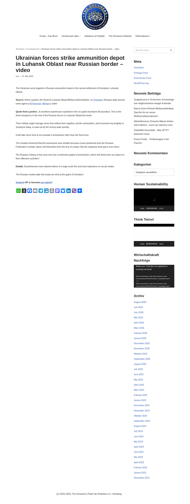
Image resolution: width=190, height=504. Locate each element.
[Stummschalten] (166, 208)
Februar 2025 (140, 395)
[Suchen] (171, 50)
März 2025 (139, 390)
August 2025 (140, 364)
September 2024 (142, 421)
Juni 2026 (139, 312)
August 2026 (140, 302)
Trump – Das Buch (48, 36)
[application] (154, 199)
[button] (80, 36)
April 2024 (139, 447)
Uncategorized (32, 49)
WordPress (43, 500)
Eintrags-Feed (141, 73)
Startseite (20, 49)
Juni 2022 (139, 452)
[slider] (151, 208)
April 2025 (139, 385)
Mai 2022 (138, 457)
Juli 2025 (138, 369)
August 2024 (140, 426)
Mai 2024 (138, 441)
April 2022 (139, 462)
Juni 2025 (139, 374)
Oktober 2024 (140, 416)
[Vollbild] (170, 208)
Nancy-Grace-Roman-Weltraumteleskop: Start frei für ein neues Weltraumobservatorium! (154, 112)
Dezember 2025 (142, 343)
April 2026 (139, 322)
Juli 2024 (138, 431)
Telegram (98, 100)
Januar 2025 (140, 400)
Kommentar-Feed (142, 78)
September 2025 (142, 359)
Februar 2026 (140, 333)
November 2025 (142, 348)
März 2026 (139, 328)
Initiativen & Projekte (94, 36)
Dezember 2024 (142, 405)
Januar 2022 (140, 472)
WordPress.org (141, 83)
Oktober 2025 (140, 354)
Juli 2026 (138, 307)
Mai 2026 (138, 317)
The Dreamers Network (120, 36)
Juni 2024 (139, 436)
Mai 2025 (138, 379)
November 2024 (142, 410)
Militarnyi (46, 103)
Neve (18, 500)
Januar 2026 (140, 338)
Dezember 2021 (142, 478)
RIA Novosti (35, 103)
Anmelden (139, 67)
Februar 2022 (140, 467)
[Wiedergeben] (137, 208)
